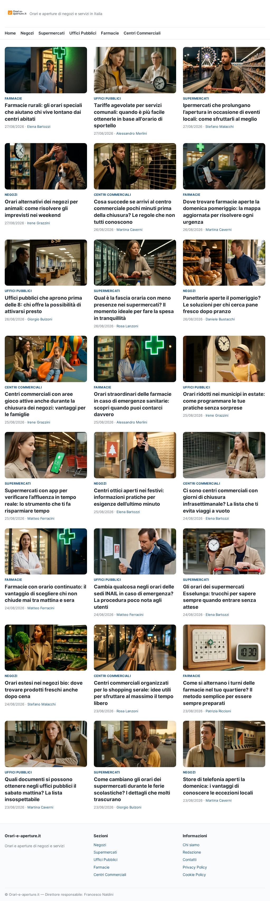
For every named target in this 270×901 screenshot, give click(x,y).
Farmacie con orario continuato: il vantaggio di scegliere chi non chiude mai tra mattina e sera (45, 593)
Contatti (189, 859)
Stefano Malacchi (219, 126)
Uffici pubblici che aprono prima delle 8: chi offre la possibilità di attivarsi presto (43, 304)
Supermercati (51, 33)
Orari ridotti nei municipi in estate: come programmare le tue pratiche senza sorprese (224, 401)
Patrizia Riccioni (218, 711)
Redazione (192, 852)
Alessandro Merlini (131, 133)
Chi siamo (191, 844)
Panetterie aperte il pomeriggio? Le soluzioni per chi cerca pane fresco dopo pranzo (222, 304)
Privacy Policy (195, 867)
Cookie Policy (194, 874)
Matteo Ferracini (40, 518)
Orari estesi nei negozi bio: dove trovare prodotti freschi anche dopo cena (44, 689)
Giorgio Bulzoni (39, 319)
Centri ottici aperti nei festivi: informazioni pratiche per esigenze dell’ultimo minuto (129, 497)
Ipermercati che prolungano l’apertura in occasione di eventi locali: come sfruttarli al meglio (221, 112)
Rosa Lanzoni (127, 326)
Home (10, 33)
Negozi (27, 33)
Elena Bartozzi (38, 126)
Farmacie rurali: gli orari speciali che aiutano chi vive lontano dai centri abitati (43, 112)
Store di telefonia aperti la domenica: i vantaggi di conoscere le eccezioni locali (218, 786)
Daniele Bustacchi (220, 319)
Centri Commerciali (142, 33)
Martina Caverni (129, 229)
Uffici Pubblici (82, 33)
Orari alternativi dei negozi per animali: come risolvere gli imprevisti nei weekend (41, 208)
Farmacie (110, 33)
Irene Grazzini (38, 223)
